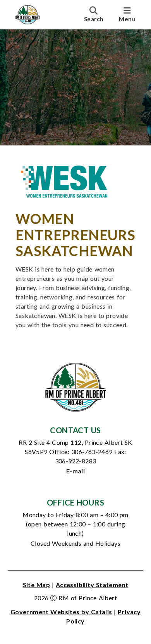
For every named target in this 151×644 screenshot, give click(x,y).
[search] (93, 14)
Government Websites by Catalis (61, 611)
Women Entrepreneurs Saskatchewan (75, 234)
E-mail (75, 471)
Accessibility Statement (92, 584)
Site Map (36, 584)
